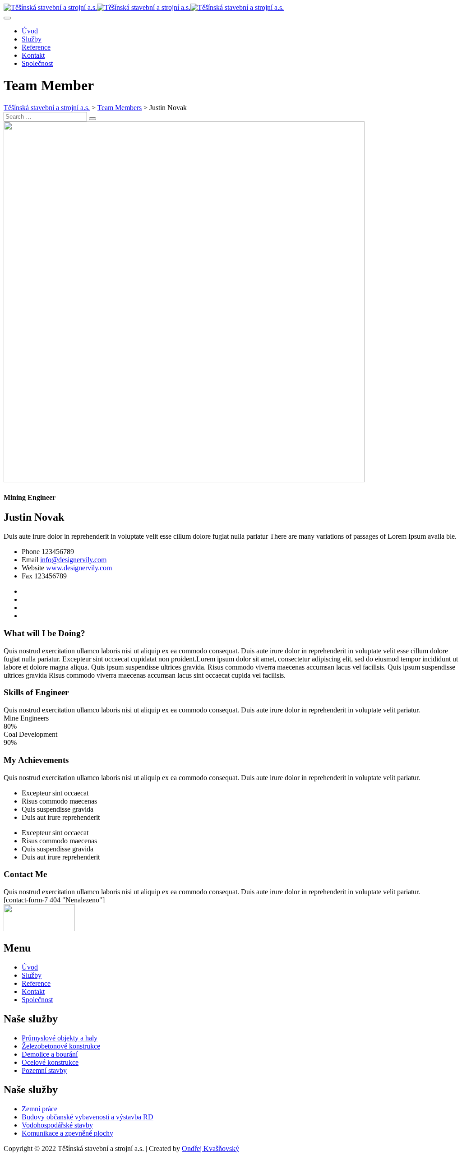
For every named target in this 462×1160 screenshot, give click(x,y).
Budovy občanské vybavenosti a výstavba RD (87, 1117)
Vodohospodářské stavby (57, 1125)
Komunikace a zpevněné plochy (67, 1133)
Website (33, 568)
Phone (31, 551)
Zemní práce (39, 1109)
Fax (27, 576)
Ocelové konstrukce (50, 1062)
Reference (36, 47)
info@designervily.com (73, 560)
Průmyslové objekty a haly (59, 1038)
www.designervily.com (79, 568)
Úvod (30, 31)
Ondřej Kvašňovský (210, 1148)
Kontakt (33, 55)
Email (30, 560)
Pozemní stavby (44, 1070)
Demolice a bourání (50, 1054)
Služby (32, 39)
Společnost (37, 63)
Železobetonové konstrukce (61, 1046)
